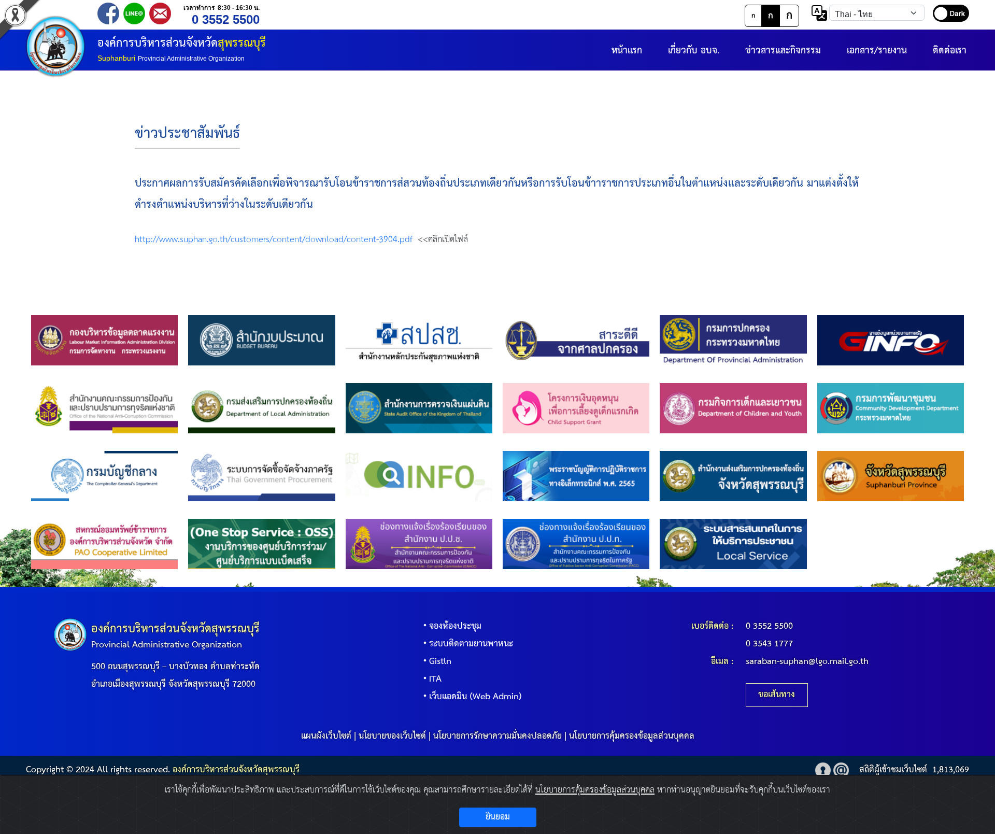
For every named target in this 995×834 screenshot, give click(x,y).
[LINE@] (134, 12)
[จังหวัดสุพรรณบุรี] (890, 476)
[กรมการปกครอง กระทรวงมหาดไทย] (733, 340)
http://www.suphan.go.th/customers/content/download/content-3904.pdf (274, 239)
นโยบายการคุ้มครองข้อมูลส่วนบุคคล (631, 736)
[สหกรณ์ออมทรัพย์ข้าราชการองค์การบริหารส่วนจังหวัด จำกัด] (104, 544)
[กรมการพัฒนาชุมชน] (890, 408)
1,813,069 (950, 770)
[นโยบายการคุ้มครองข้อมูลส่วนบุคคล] (823, 770)
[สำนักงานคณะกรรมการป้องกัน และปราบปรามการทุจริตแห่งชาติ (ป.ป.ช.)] (104, 408)
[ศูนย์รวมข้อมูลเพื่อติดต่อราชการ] (419, 476)
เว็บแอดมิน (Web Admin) (475, 696)
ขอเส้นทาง (776, 694)
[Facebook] (108, 12)
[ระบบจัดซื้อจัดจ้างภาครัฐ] (261, 476)
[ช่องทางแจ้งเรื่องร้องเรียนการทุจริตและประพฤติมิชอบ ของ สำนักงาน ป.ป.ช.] (419, 544)
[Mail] (160, 12)
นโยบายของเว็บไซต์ (392, 736)
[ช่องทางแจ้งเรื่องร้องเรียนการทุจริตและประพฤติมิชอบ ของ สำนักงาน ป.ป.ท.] (576, 544)
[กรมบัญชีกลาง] (104, 476)
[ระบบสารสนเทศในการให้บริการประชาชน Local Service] (733, 544)
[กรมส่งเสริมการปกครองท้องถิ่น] (261, 408)
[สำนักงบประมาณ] (261, 340)
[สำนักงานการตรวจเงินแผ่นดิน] (419, 408)
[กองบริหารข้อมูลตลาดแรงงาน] (104, 340)
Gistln (440, 661)
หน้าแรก (627, 50)
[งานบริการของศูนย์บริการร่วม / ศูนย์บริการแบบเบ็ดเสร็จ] (261, 544)
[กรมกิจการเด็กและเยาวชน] (733, 408)
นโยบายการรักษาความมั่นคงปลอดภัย (497, 736)
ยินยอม (498, 817)
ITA (435, 679)
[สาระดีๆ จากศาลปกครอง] (576, 340)
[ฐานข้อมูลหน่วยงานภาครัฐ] (890, 340)
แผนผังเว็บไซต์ (326, 736)
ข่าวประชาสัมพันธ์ (187, 134)
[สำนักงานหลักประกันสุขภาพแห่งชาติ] (419, 340)
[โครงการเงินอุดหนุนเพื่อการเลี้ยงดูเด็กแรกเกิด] (576, 408)
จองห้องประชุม (455, 626)
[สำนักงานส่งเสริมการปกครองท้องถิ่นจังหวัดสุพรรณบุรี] (733, 476)
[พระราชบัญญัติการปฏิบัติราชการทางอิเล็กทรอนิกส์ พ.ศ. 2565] (576, 476)
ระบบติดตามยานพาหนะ (471, 644)
